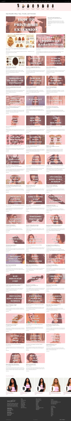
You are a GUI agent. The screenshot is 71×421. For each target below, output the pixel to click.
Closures (52, 410)
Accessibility (37, 406)
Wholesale (37, 402)
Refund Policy (38, 408)
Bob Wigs (22, 401)
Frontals (52, 411)
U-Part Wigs (22, 405)
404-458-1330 (9, 410)
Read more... (49, 25)
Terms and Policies (35, 419)
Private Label (9, 419)
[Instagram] (61, 419)
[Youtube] (63, 419)
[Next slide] (64, 386)
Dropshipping (37, 401)
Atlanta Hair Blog (53, 407)
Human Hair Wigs (23, 400)
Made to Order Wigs (23, 407)
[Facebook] (60, 419)
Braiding (52, 409)
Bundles (52, 408)
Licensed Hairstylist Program (39, 407)
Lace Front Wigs (23, 402)
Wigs (51, 415)
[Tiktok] (64, 419)
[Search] (65, 1)
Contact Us (37, 405)
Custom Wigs (23, 406)
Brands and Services (38, 400)
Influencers (37, 409)
